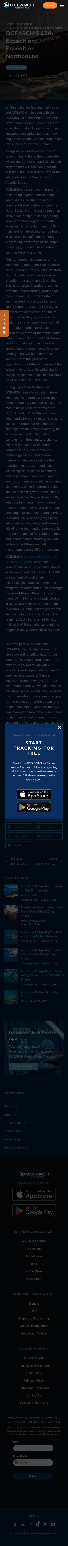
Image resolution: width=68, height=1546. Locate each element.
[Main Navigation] (62, 5)
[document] (34, 773)
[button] (59, 727)
